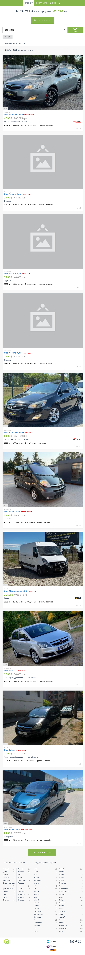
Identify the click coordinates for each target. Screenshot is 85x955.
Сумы (20, 877)
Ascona (36, 883)
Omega (61, 897)
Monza (61, 886)
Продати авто (41, 3)
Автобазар (28, 3)
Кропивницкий (8, 889)
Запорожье (7, 880)
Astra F (36, 889)
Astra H (36, 894)
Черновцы (21, 900)
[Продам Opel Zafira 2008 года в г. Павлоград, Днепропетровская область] (43, 718)
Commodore (38, 917)
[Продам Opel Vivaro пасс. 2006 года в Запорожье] (43, 797)
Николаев (6, 900)
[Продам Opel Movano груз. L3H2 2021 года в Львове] (43, 559)
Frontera (37, 925)
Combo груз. (38, 911)
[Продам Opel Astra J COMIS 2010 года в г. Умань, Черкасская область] (43, 400)
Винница (6, 869)
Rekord (61, 900)
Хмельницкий (22, 891)
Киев (4, 886)
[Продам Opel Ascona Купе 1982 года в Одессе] (43, 162)
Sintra (61, 908)
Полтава (21, 871)
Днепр (5, 871)
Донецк (5, 874)
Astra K (36, 900)
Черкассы (21, 894)
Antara (36, 869)
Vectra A (62, 917)
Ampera (36, 877)
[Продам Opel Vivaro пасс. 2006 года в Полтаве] (43, 479)
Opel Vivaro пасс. (12, 512)
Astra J (36, 897)
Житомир (6, 877)
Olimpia (62, 894)
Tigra (61, 914)
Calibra (36, 905)
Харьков (20, 886)
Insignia (36, 931)
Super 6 (62, 911)
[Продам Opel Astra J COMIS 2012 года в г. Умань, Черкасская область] (43, 82)
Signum (62, 905)
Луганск (5, 891)
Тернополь (21, 880)
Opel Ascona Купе (12, 194)
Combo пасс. (38, 914)
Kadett (61, 869)
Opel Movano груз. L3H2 (15, 591)
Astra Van (37, 903)
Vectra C (62, 923)
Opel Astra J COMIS (13, 114)
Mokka (61, 880)
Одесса (20, 869)
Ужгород (21, 883)
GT (35, 928)
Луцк (4, 894)
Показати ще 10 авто (42, 852)
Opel (8, 37)
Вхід (54, 3)
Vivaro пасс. (63, 928)
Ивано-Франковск (9, 883)
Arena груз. (38, 880)
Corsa (36, 920)
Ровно (20, 874)
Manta (61, 874)
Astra (35, 886)
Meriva (61, 877)
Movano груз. (64, 889)
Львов (5, 897)
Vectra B (62, 920)
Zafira (61, 931)
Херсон (20, 889)
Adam (36, 871)
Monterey (62, 883)
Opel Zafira (9, 670)
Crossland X (38, 923)
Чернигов (21, 897)
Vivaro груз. (63, 925)
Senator (62, 903)
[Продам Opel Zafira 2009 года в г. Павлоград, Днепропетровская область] (43, 638)
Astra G (36, 891)
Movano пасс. (64, 891)
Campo (36, 908)
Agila (35, 874)
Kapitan (62, 871)
